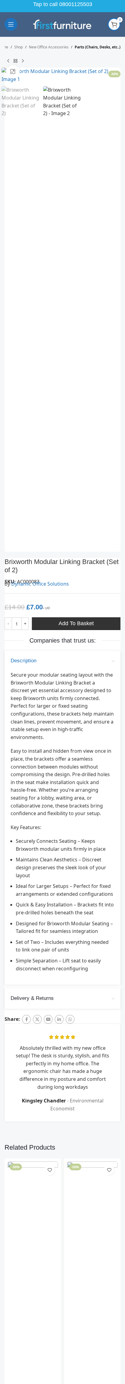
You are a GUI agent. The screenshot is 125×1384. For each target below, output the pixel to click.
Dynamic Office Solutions (40, 690)
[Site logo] (62, 23)
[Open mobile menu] (11, 24)
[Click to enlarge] (13, 178)
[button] (8, 129)
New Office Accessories (49, 47)
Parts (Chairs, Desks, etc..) (97, 47)
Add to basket (76, 730)
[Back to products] (15, 61)
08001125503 (75, 4)
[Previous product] (8, 61)
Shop (18, 47)
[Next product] (22, 61)
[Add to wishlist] (49, 1276)
